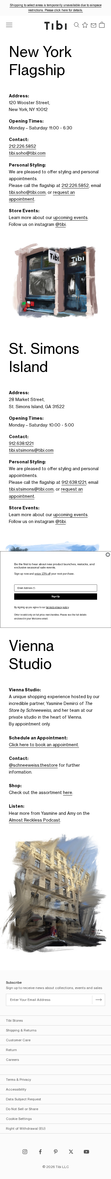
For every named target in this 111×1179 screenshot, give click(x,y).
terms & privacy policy (57, 607)
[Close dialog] (108, 555)
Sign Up (56, 596)
